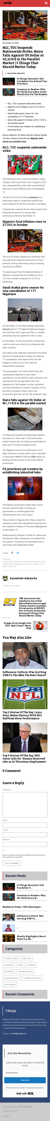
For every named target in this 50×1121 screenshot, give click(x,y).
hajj (33, 562)
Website (6, 839)
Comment (7, 790)
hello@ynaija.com (19, 1034)
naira (43, 562)
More (20, 965)
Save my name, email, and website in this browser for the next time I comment (24, 856)
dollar (29, 562)
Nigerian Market (8, 564)
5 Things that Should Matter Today (15, 562)
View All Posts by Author (11, 586)
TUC (14, 566)
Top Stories (6, 559)
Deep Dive (26, 959)
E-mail (5, 830)
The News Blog (11, 978)
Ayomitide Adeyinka (16, 73)
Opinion (31, 965)
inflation (38, 562)
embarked (33, 197)
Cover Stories (11, 959)
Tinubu (10, 566)
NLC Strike (29, 564)
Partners (8, 972)
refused (6, 329)
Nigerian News (19, 564)
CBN (33, 457)
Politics (36, 564)
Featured (8, 965)
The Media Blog (25, 972)
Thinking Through (32, 978)
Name (5, 820)
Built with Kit (25, 1093)
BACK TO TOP (11, 1111)
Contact (6, 1116)
